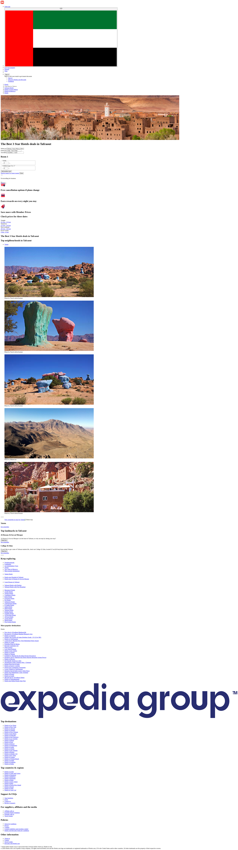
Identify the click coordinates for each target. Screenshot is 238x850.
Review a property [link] (9, 803)
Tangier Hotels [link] (8, 593)
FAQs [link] (6, 800)
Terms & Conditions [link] (10, 824)
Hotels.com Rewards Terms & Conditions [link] (16, 830)
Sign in (7, 74)
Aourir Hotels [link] (8, 618)
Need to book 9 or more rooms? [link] (10, 173)
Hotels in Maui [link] (8, 783)
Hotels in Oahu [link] (8, 788)
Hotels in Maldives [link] (10, 777)
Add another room (6, 171)
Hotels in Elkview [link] (9, 659)
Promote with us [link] (9, 814)
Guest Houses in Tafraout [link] (11, 582)
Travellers (4, 152)
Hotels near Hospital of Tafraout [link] (13, 577)
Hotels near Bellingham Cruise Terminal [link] (16, 672)
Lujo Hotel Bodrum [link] (10, 649)
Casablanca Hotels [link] (9, 595)
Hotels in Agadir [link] (9, 676)
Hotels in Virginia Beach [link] (11, 759)
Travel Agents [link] (8, 816)
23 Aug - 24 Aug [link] (6, 225)
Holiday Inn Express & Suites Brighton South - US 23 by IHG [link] (22, 637)
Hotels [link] (6, 84)
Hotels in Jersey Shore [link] (11, 782)
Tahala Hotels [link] (8, 574)
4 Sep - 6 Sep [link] (5, 232)
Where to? (4, 148)
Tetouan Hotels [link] (8, 610)
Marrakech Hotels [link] (9, 590)
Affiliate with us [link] (9, 811)
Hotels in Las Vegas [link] (10, 725)
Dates (2, 150)
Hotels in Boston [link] (9, 752)
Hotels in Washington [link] (10, 745)
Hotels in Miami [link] (9, 740)
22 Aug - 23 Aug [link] (6, 222)
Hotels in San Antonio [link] (10, 750)
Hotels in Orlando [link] (9, 730)
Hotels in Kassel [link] (9, 674)
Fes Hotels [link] (7, 600)
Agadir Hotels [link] (8, 592)
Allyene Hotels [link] (8, 617)
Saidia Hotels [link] (8, 607)
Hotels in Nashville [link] (10, 735)
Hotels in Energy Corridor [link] (12, 666)
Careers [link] (6, 840)
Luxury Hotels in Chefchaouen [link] (13, 669)
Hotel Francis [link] (8, 647)
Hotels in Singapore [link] (10, 775)
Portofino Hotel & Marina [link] (12, 644)
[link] (23, 81)
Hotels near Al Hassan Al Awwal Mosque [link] (16, 579)
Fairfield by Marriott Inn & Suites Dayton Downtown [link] (20, 656)
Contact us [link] (7, 801)
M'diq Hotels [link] (8, 608)
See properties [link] (5, 542)
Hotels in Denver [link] (9, 744)
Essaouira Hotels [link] (9, 598)
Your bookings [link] (8, 798)
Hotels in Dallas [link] (9, 764)
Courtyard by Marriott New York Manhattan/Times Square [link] (21, 641)
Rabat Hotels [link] (8, 597)
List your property (9, 67)
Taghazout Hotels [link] (9, 602)
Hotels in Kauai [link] (9, 787)
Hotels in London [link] (9, 757)
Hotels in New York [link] (10, 727)
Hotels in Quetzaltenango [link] (11, 679)
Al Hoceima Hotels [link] (10, 615)
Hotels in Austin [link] (9, 747)
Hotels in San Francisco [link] (11, 737)
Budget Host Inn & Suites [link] (12, 664)
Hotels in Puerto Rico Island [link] (12, 785)
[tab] (6, 244)
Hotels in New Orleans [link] (11, 732)
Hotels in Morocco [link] (9, 91)
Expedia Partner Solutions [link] (12, 812)
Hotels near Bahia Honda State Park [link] (15, 681)
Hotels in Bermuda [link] (10, 778)
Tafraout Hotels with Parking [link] (12, 585)
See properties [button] (5, 527)
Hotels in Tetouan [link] (9, 654)
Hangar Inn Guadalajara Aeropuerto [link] (15, 667)
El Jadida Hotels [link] (9, 605)
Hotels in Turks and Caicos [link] (12, 773)
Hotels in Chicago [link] (9, 729)
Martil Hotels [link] (8, 620)
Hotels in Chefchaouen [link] (11, 639)
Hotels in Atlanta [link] (9, 749)
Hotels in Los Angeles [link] (10, 739)
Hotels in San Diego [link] (10, 734)
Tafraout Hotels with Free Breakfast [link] (14, 587)
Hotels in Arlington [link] (10, 635)
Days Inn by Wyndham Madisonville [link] (15, 632)
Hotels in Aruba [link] (9, 771)
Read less (4, 540)
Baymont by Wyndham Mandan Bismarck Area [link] (18, 634)
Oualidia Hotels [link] (9, 613)
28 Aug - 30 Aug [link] (6, 229)
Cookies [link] (6, 827)
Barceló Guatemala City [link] (11, 646)
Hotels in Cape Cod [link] (10, 790)
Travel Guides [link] (8, 842)
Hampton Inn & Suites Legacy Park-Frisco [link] (17, 671)
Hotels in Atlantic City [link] (11, 754)
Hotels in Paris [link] (8, 742)
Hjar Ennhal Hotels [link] (10, 622)
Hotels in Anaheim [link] (9, 762)
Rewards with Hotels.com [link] (12, 843)
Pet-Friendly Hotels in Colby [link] (12, 661)
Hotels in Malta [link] (8, 780)
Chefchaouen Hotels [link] (10, 603)
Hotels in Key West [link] (10, 755)
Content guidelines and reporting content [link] (16, 829)
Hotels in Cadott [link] (9, 642)
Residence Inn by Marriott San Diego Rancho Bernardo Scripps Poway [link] (25, 657)
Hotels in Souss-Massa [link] (11, 89)
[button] (119, 558)
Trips (5, 71)
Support (6, 69)
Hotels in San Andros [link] (10, 651)
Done (21, 173)
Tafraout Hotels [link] (9, 88)
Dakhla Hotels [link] (8, 612)
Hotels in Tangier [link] (9, 652)
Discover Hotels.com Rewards (17, 79)
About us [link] (7, 838)
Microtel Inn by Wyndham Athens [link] (14, 677)
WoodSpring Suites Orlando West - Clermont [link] (17, 662)
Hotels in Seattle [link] (9, 760)
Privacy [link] (6, 825)
